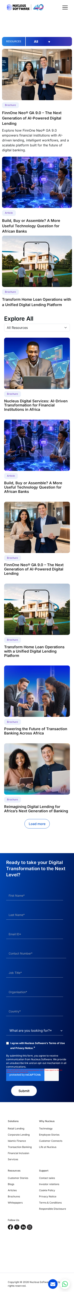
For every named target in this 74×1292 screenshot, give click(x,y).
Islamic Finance (17, 1140)
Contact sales (47, 1178)
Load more (37, 824)
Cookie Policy (47, 1190)
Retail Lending (16, 1128)
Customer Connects (50, 1140)
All (42, 41)
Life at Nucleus (47, 1147)
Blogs (11, 1184)
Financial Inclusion (18, 1153)
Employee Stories (49, 1134)
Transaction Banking (20, 1147)
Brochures (14, 1196)
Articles (12, 1190)
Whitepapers (15, 1202)
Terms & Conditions (50, 1202)
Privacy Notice (24, 1048)
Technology (46, 1128)
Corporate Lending (19, 1134)
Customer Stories (18, 1178)
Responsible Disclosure (52, 1208)
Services (13, 1159)
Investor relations (49, 1184)
